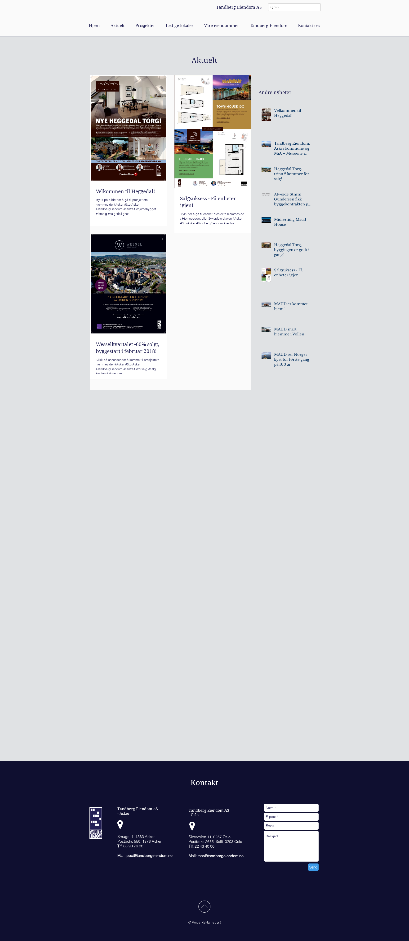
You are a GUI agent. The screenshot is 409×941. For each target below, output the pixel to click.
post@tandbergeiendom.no (149, 855)
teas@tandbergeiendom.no (221, 855)
